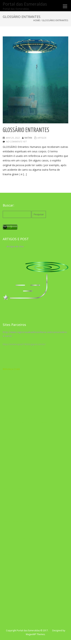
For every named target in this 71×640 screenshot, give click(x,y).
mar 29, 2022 (13, 137)
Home (36, 20)
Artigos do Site (15, 246)
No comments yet (16, 141)
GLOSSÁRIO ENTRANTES (26, 130)
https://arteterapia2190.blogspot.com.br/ (24, 344)
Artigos (41, 137)
